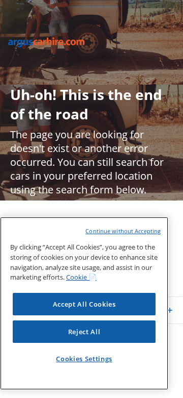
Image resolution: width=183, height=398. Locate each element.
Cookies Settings (84, 358)
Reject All (84, 331)
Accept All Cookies (84, 304)
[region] (84, 303)
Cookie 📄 (81, 277)
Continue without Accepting (123, 231)
